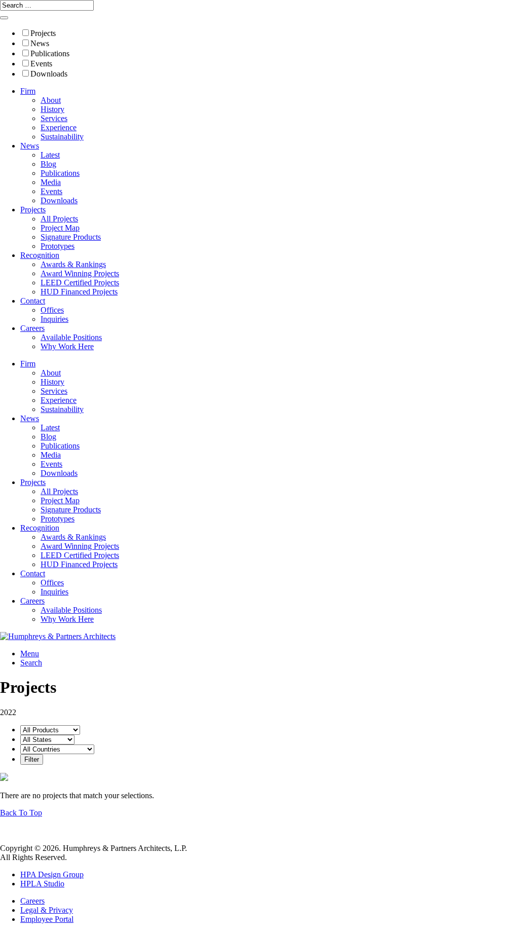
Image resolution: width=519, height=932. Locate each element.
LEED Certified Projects (80, 282)
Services (54, 118)
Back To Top (21, 812)
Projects (43, 33)
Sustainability (62, 136)
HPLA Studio (42, 883)
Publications (49, 53)
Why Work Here (67, 346)
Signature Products (71, 237)
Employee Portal (46, 919)
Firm (27, 91)
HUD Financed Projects (79, 291)
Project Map (60, 227)
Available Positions (71, 337)
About (51, 100)
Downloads (48, 73)
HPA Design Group (52, 874)
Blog (48, 164)
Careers (32, 328)
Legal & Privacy (46, 910)
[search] (4, 17)
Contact (32, 300)
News (39, 43)
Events (41, 63)
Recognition (39, 255)
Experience (59, 127)
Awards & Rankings (73, 264)
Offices (52, 310)
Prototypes (58, 246)
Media (51, 182)
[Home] (58, 636)
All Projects (59, 218)
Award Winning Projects (80, 273)
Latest (50, 155)
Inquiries (54, 319)
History (52, 109)
